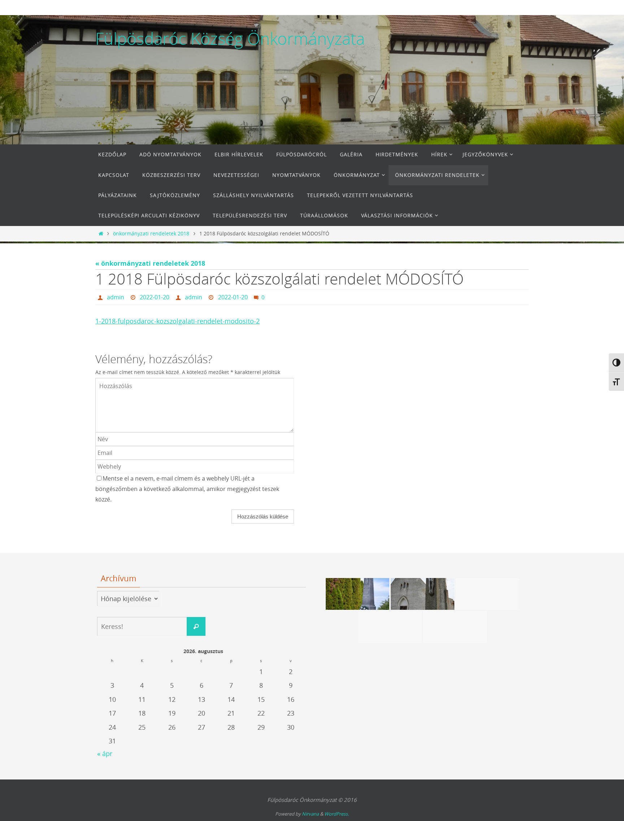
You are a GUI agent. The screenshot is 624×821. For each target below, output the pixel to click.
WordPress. (336, 814)
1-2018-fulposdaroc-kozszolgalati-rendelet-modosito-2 (177, 321)
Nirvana (310, 814)
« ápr (104, 753)
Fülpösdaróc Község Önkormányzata (230, 38)
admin (115, 297)
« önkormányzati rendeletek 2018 (150, 263)
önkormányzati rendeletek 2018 (151, 233)
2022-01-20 (154, 297)
